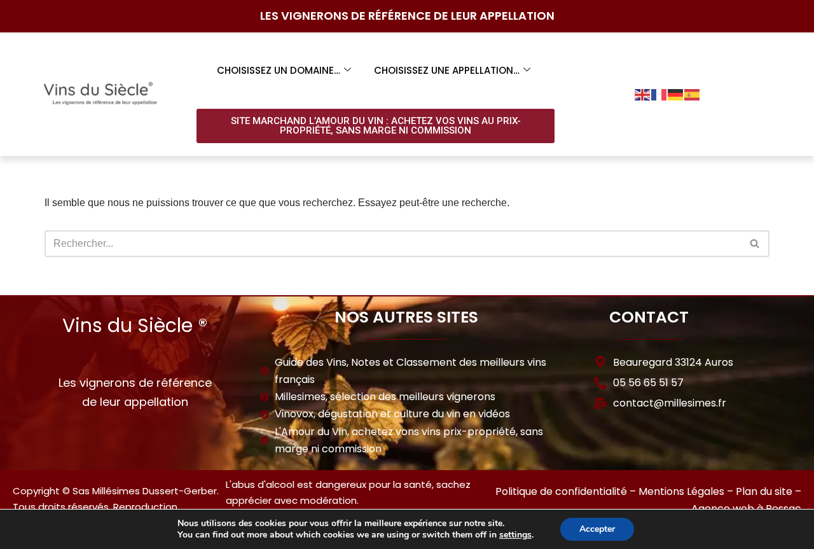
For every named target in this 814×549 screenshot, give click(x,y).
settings (515, 535)
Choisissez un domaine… (278, 70)
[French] (659, 93)
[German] (676, 93)
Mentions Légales (681, 491)
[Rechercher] (755, 243)
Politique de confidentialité (561, 491)
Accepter (597, 529)
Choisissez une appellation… (447, 70)
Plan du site (764, 491)
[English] (643, 93)
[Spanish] (692, 93)
